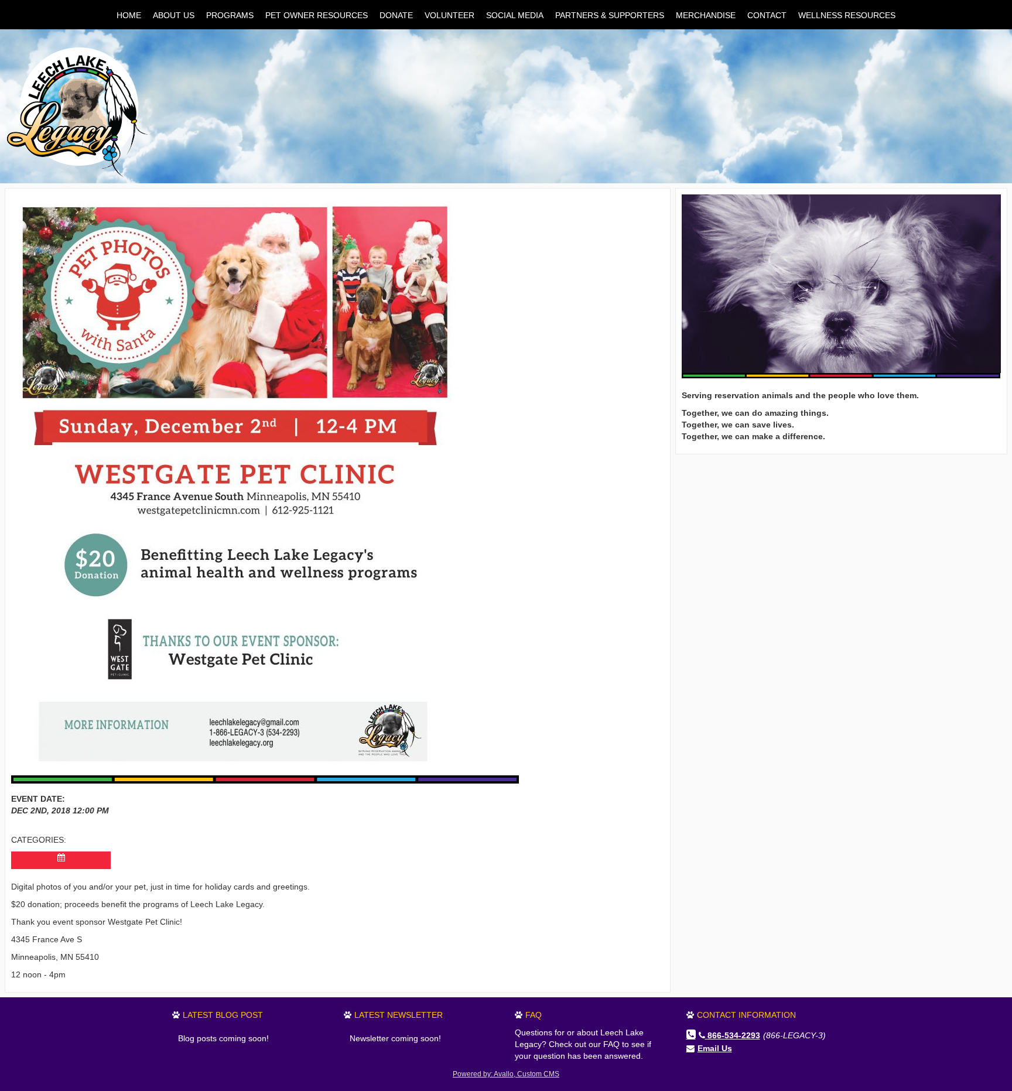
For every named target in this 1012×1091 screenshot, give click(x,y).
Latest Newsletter (398, 1015)
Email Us (715, 1048)
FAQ (533, 1015)
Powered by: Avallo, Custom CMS (506, 1074)
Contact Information (746, 1015)
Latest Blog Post (223, 1015)
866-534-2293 (733, 1035)
